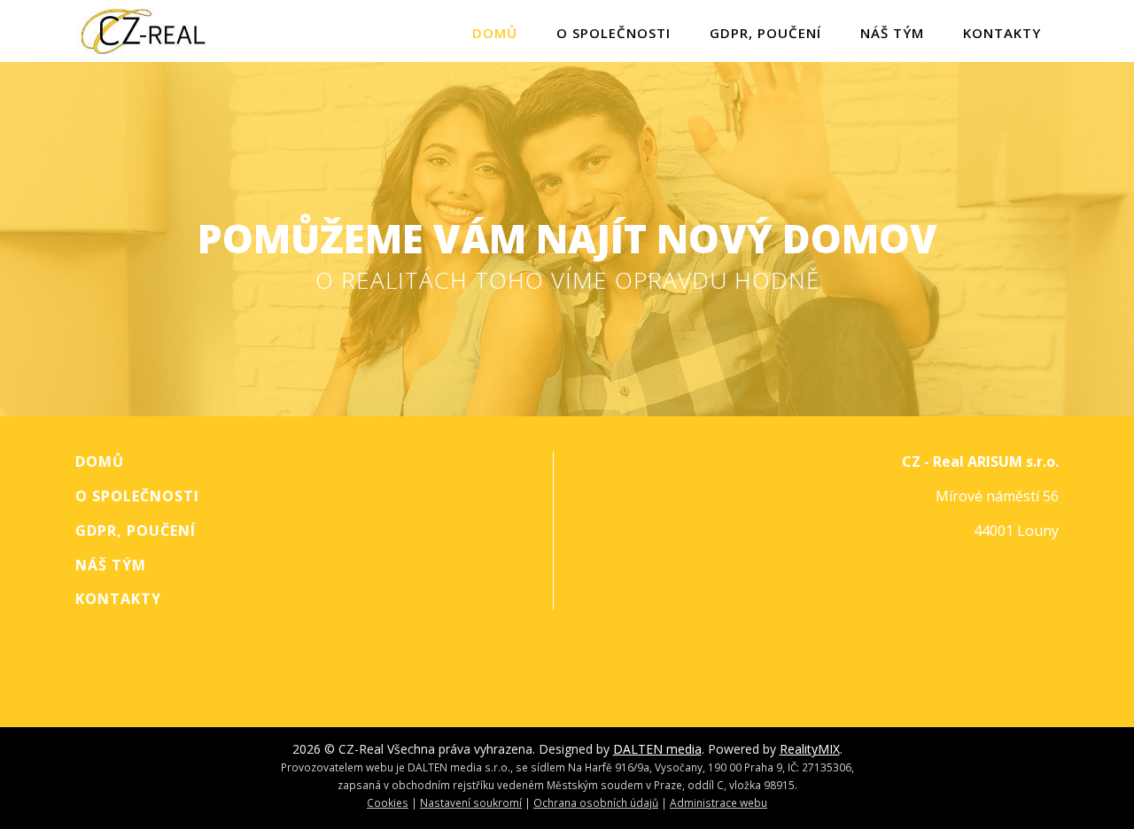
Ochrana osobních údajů (595, 802)
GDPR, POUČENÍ (765, 33)
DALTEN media (657, 748)
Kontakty (1002, 33)
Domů (494, 33)
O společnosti (613, 33)
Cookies (387, 802)
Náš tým (892, 33)
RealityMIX (810, 748)
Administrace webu (718, 802)
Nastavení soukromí (471, 802)
